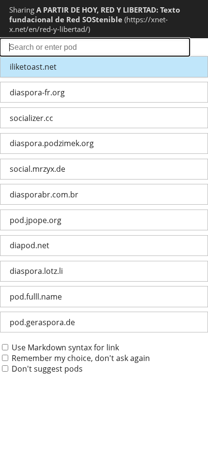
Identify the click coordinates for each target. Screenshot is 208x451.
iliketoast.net (33, 66)
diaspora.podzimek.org (52, 143)
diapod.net (29, 245)
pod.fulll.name (36, 296)
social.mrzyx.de (37, 169)
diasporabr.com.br (44, 194)
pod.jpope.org (35, 220)
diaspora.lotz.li (36, 271)
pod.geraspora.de (42, 322)
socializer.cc (31, 118)
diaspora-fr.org (37, 92)
